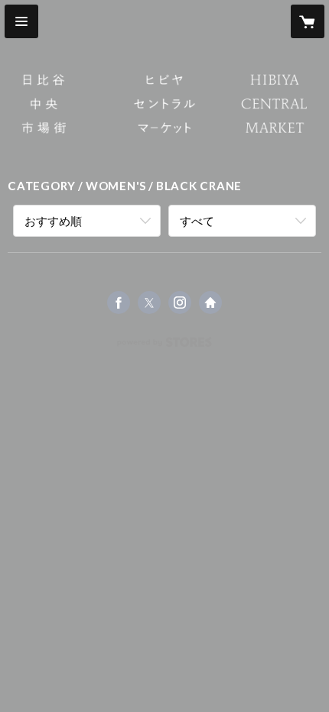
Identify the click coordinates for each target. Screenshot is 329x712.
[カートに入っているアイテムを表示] (307, 21)
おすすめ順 (53, 221)
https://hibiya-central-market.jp (210, 302)
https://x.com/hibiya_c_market (149, 302)
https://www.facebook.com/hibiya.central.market (118, 302)
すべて (197, 221)
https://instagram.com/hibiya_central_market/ (179, 302)
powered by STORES (165, 346)
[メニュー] (21, 21)
